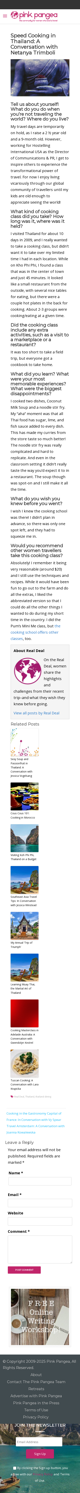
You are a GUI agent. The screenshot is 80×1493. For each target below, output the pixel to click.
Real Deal (19, 1096)
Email (15, 1194)
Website (15, 1213)
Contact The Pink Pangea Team (36, 1382)
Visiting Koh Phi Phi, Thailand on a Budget (23, 857)
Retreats (36, 1389)
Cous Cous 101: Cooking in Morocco (23, 815)
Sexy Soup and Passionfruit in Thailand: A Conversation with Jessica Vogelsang (21, 767)
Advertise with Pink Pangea (36, 1396)
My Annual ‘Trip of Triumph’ (21, 944)
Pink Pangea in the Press (36, 1403)
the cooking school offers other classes (35, 632)
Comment (19, 1231)
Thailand (29, 1096)
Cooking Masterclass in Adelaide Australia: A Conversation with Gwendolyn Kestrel (25, 1036)
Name (16, 1172)
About (36, 1375)
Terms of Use (36, 1410)
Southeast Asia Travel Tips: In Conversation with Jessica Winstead (24, 901)
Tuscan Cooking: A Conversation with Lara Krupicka (25, 1084)
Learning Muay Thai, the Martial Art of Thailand (23, 988)
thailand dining (43, 1096)
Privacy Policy (36, 1417)
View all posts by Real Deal (36, 713)
